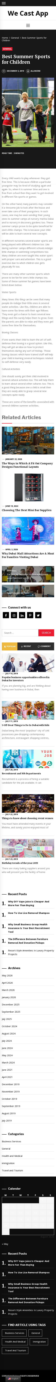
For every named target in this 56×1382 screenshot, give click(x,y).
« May (5, 1243)
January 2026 (9, 997)
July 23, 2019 (11, 859)
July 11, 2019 (11, 721)
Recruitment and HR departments (21, 773)
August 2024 (9, 1033)
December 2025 (10, 1004)
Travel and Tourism (12, 1170)
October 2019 (9, 1098)
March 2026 (8, 989)
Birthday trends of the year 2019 (20, 863)
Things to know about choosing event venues (27, 818)
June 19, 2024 (11, 506)
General (7, 49)
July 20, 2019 (11, 769)
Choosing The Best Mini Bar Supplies (27, 510)
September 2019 (11, 1106)
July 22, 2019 (11, 814)
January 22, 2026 (13, 459)
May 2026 (7, 975)
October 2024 (9, 1026)
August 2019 (9, 1113)
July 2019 (7, 1120)
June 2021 (7, 1069)
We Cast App (28, 13)
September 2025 (11, 1011)
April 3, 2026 (11, 549)
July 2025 (7, 1018)
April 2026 (7, 982)
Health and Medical (12, 1155)
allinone (35, 71)
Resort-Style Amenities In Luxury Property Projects (31, 952)
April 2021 (7, 1077)
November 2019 (11, 1091)
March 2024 (8, 1062)
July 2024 (7, 1040)
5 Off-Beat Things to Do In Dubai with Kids (25, 725)
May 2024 (7, 1055)
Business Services (11, 1141)
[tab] (9, 646)
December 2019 (10, 1084)
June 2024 (7, 1048)
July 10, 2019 (11, 673)
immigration (8, 1163)
